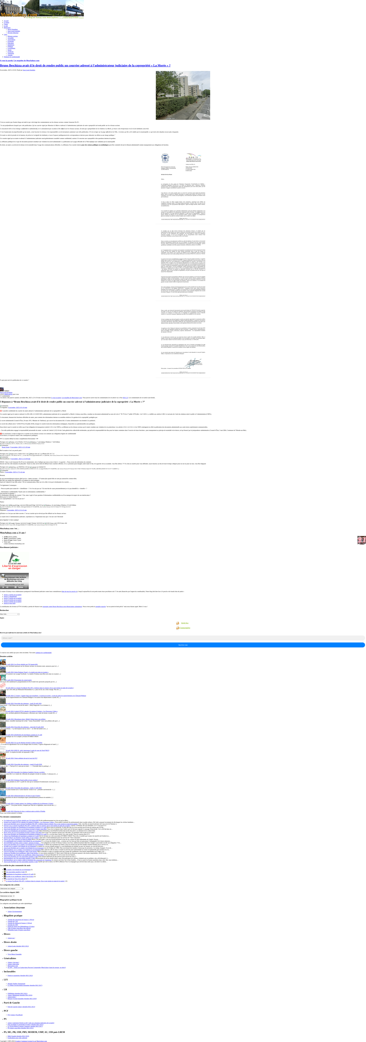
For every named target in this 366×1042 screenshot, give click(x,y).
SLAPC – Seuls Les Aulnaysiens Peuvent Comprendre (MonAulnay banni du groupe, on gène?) (37, 967)
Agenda (10, 55)
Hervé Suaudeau (13, 29)
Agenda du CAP (13, 921)
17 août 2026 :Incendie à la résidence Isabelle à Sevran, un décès (25, 772)
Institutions (11, 45)
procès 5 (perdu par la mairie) (12, 601)
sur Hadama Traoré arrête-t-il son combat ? (21, 837)
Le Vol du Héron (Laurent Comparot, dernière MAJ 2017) (25, 1026)
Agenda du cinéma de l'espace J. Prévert (20, 923)
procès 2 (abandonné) (10, 596)
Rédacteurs (7, 27)
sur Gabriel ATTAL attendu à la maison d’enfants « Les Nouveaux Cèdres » (29, 822)
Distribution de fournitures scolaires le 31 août (19, 874)
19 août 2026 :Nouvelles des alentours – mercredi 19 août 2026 (25, 727)
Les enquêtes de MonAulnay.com (26, 61)
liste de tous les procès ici (69, 591)
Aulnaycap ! (11, 938)
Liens (5, 34)
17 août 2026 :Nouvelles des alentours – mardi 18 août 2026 (24, 764)
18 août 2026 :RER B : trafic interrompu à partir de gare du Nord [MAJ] (27, 750)
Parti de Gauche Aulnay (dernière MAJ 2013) (21, 1007)
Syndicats (10, 51)
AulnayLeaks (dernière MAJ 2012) (18, 946)
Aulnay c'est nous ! (13, 962)
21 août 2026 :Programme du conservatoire (19, 680)
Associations (11, 39)
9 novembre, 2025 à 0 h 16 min (17, 407)
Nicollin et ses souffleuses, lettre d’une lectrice (19, 876)
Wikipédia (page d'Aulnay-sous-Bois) (19, 930)
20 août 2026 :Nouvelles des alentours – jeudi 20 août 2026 (23, 703)
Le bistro (6, 22)
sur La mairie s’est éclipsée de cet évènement (22, 841)
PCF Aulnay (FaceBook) (15, 1015)
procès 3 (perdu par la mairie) (12, 598)
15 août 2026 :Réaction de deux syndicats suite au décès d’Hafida (25, 811)
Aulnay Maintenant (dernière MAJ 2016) (20, 995)
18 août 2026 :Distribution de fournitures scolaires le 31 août (24, 735)
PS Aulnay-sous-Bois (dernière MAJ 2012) (21, 1028)
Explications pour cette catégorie (17, 1038)
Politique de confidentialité (12, 57)
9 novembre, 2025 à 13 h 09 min (20, 459)
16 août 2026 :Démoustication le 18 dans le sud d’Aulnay (23, 795)
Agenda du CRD (13, 925)
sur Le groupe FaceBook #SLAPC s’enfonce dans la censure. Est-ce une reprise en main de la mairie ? (41, 824)
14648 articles (8, 394)
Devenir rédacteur (13, 33)
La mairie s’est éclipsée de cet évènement (18, 869)
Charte (6, 24)
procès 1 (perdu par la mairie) (12, 595)
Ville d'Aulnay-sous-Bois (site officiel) (19, 928)
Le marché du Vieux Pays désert (15, 879)
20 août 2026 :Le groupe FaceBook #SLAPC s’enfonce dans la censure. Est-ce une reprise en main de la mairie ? (40, 688)
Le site (6, 26)
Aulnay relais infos (13, 964)
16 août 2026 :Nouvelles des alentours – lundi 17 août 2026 (24, 788)
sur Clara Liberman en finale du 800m (17, 839)
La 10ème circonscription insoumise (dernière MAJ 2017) (25, 985)
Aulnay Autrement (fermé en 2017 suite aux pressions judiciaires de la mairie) (31, 1023)
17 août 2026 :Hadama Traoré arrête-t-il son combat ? (22, 780)
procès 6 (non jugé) (9, 603)
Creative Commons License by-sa (25, 1041)
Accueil (6, 21)
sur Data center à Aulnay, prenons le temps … (22, 843)
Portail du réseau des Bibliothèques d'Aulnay (21, 926)
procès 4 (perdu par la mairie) (12, 600)
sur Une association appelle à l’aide (21, 856)
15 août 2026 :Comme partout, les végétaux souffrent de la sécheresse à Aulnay (29, 803)
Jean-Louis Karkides (14, 31)
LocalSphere (11, 48)
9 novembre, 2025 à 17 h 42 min (15, 472)
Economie (11, 41)
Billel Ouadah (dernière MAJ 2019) (18, 1036)
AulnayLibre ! (12, 997)
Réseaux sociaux (13, 36)
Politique (10, 46)
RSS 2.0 (125, 397)
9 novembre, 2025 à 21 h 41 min (17, 510)
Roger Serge (5, 447)
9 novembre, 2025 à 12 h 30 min (20, 447)
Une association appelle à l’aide (15, 872)
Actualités (11, 38)
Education (11, 43)
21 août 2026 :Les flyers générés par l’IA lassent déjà (22, 664)
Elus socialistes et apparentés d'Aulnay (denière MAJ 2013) (25, 1024)
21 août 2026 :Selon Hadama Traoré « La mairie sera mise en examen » (27, 672)
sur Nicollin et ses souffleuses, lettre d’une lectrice (20, 851)
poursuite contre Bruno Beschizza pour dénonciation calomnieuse (62, 606)
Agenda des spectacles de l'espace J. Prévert (21, 919)
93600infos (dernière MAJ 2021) (17, 993)
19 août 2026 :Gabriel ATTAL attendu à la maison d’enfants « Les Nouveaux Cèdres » (32, 711)
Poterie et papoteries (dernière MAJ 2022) (20, 975)
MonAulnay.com (13, 966)
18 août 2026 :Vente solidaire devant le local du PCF (21, 758)
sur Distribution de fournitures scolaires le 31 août (25, 827)
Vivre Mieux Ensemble (15, 954)
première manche (101, 606)
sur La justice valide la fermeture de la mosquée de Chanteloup (27, 860)
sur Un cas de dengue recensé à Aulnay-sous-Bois (25, 829)
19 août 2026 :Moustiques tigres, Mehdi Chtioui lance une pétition (25, 719)
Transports (11, 53)
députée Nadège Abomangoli (16, 983)
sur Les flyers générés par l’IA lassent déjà (21, 820)
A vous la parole (6, 61)
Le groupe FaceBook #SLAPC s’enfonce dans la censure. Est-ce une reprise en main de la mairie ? (35, 881)
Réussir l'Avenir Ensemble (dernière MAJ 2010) (22, 998)
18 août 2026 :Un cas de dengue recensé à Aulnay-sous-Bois (24, 742)
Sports (9, 50)
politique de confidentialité (43, 652)
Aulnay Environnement (15, 911)
